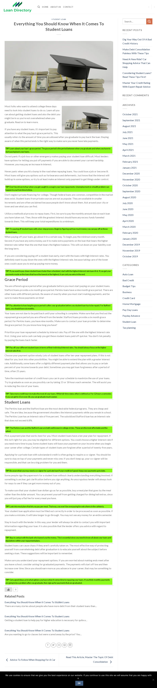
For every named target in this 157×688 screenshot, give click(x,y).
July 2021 (128, 132)
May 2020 (128, 214)
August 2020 (129, 197)
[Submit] (149, 21)
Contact (68, 7)
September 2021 (131, 120)
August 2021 (129, 126)
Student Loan (59, 19)
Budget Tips (129, 286)
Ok (79, 683)
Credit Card (129, 298)
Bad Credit (128, 280)
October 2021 (130, 114)
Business (127, 292)
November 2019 (131, 250)
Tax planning (129, 327)
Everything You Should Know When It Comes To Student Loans (37, 602)
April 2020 (128, 220)
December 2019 (131, 244)
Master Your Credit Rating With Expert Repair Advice (136, 84)
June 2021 (128, 138)
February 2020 (130, 232)
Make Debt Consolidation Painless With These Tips (136, 51)
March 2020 (129, 226)
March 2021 (129, 155)
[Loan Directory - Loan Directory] (17, 7)
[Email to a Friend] (58, 645)
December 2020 (131, 173)
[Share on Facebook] (47, 645)
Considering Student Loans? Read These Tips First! (137, 75)
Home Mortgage (131, 303)
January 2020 (130, 238)
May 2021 (128, 143)
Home (45, 7)
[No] (153, 680)
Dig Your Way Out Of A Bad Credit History (137, 41)
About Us (55, 7)
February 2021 (130, 161)
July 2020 (128, 203)
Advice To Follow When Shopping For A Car (32, 659)
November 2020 (131, 179)
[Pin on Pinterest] (64, 645)
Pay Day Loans (130, 309)
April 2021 (128, 149)
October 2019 (130, 256)
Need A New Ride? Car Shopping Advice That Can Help (136, 63)
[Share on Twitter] (53, 645)
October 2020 (130, 185)
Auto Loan (128, 274)
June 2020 (128, 209)
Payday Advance (131, 315)
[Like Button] (8, 589)
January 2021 (130, 167)
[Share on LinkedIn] (70, 645)
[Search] (39, 7)
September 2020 (131, 191)
